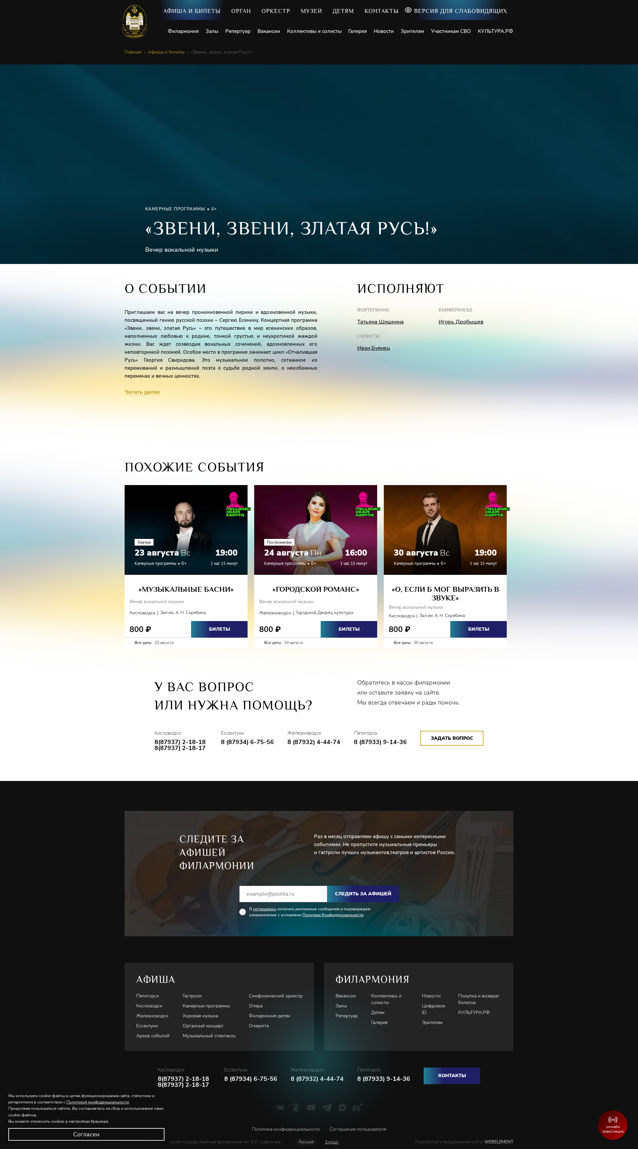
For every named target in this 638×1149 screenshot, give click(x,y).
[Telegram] (327, 1107)
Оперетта (259, 1026)
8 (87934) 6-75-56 (247, 742)
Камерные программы (206, 1006)
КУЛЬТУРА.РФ (495, 31)
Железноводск (152, 1016)
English (332, 1142)
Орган (241, 11)
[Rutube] (358, 1107)
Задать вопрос (452, 738)
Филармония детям (269, 1016)
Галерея (357, 31)
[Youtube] (311, 1107)
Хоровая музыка (200, 1016)
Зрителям (412, 31)
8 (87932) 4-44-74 (313, 742)
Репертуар (238, 31)
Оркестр (276, 11)
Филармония (183, 31)
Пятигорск (147, 996)
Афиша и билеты (192, 11)
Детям (343, 11)
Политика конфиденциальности (286, 1129)
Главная (133, 52)
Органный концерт (203, 1026)
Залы (212, 31)
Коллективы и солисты (314, 31)
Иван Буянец (373, 348)
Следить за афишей (363, 894)
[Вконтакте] (280, 1107)
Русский (306, 1142)
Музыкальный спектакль (209, 1036)
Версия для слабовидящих (460, 11)
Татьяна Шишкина (380, 321)
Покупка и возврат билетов (478, 999)
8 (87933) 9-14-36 (380, 742)
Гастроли (192, 996)
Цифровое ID (433, 1009)
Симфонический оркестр (275, 996)
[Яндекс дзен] (342, 1107)
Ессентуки (147, 1026)
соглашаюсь (264, 909)
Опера (256, 1006)
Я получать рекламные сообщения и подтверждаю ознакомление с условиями (310, 912)
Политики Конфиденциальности (333, 915)
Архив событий (152, 1036)
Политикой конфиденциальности (97, 1102)
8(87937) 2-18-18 (180, 742)
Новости (384, 31)
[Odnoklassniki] (296, 1107)
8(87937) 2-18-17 (180, 748)
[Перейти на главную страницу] (137, 21)
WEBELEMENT (498, 1142)
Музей (311, 11)
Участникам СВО (451, 31)
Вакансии (269, 31)
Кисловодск (149, 1006)
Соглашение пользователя (358, 1129)
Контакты (382, 11)
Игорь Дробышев (461, 321)
